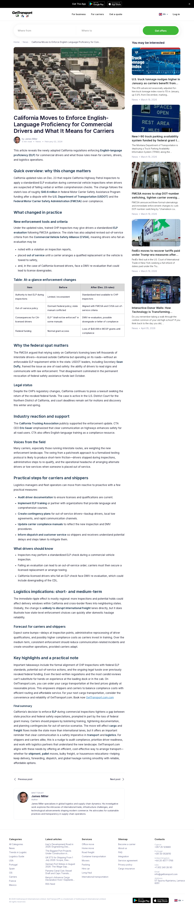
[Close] (189, 4)
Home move (88, 848)
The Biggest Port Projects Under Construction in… (58, 852)
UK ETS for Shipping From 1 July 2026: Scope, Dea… (59, 858)
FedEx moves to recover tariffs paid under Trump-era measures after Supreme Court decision (156, 254)
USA (11, 860)
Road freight (88, 852)
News (25, 42)
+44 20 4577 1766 (164, 860)
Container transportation (94, 856)
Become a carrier (126, 844)
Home (17, 42)
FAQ (120, 852)
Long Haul (87, 873)
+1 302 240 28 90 (163, 867)
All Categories (16, 844)
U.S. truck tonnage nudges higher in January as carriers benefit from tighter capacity (156, 83)
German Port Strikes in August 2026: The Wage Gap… (60, 865)
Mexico (13, 885)
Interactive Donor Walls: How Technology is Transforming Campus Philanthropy (151, 311)
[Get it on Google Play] (142, 900)
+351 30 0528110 (163, 854)
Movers (85, 860)
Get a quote (115, 14)
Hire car (86, 868)
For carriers (97, 14)
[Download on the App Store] (161, 900)
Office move (88, 844)
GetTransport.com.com (100, 697)
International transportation (95, 877)
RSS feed (50, 884)
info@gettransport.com (166, 874)
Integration (123, 856)
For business (79, 14)
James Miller (39, 796)
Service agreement (127, 860)
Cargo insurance (126, 868)
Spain (12, 868)
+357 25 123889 (163, 847)
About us (122, 848)
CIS (10, 873)
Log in (176, 14)
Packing (86, 864)
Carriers (13, 877)
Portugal (13, 864)
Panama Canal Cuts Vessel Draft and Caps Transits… (58, 872)
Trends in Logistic (18, 852)
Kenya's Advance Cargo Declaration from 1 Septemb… (60, 878)
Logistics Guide (16, 856)
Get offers (161, 30)
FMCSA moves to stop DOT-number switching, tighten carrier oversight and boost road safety (156, 197)
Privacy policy (125, 864)
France (12, 881)
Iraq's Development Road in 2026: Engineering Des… (59, 845)
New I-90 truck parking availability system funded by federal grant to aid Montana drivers (155, 140)
